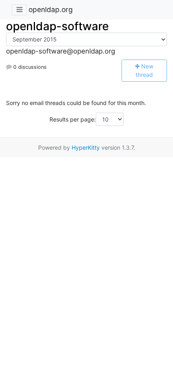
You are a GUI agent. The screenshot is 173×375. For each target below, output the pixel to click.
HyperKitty (86, 147)
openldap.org (51, 9)
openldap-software (57, 26)
